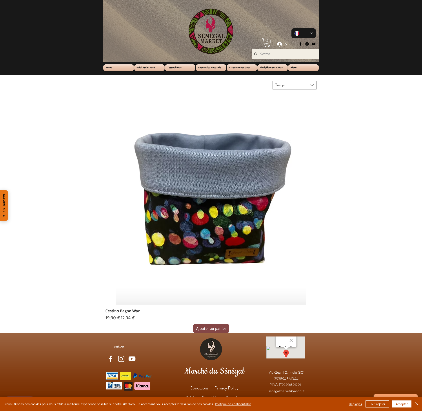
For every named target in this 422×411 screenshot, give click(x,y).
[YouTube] (313, 44)
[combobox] (294, 85)
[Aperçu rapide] (211, 199)
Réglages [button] (355, 404)
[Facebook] (300, 44)
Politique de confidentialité (233, 404)
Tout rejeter (377, 404)
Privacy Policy (226, 388)
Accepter (401, 404)
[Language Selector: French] (303, 33)
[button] (267, 42)
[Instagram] (307, 44)
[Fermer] (416, 403)
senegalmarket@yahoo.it (286, 391)
